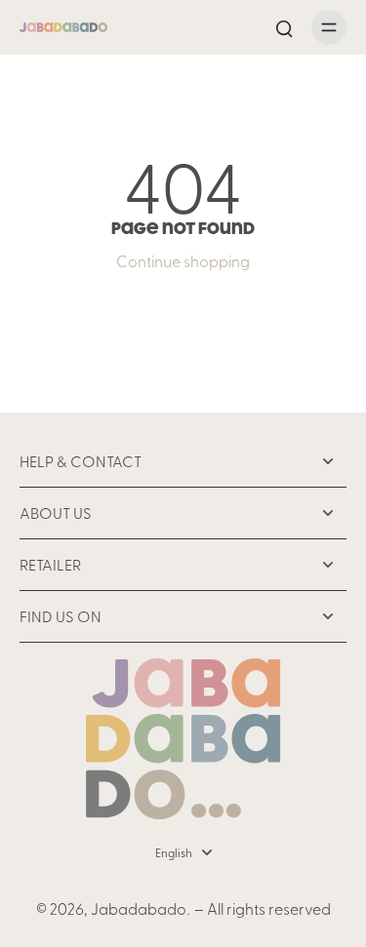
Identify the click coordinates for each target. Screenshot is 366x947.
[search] (284, 27)
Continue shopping (183, 260)
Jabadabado (138, 908)
